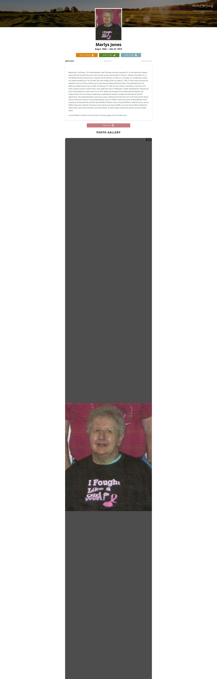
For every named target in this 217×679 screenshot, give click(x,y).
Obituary (69, 61)
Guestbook (146, 61)
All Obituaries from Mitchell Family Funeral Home (203, 11)
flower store (122, 115)
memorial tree (93, 115)
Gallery (107, 61)
